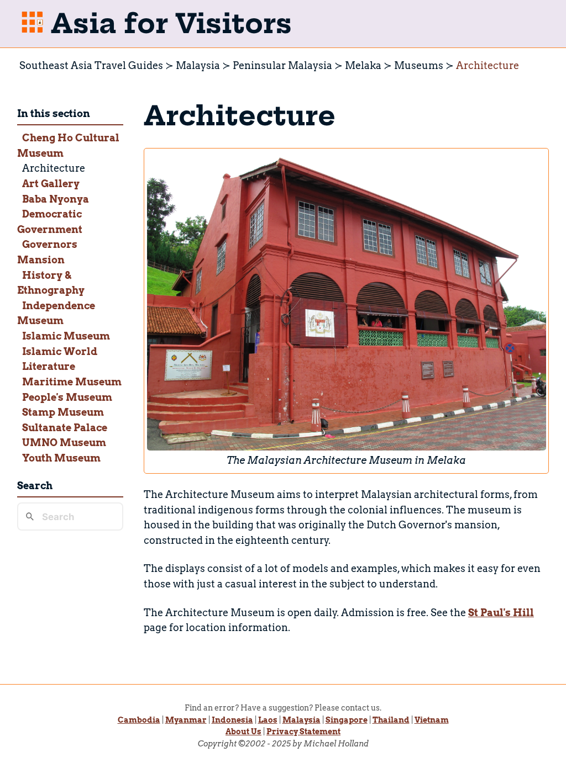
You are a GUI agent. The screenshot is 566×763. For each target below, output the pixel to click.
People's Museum (67, 397)
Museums (418, 65)
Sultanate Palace (64, 427)
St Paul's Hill (501, 612)
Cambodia (139, 720)
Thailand (391, 720)
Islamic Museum (66, 336)
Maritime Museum (72, 381)
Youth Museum (61, 458)
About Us (243, 731)
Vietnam (432, 720)
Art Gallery (51, 183)
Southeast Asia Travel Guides (91, 65)
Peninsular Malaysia (282, 65)
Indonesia (232, 720)
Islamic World (59, 351)
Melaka (363, 65)
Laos (267, 720)
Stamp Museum (63, 412)
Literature (48, 366)
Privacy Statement (303, 731)
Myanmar (186, 720)
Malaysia (198, 65)
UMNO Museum (64, 442)
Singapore (347, 720)
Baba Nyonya (55, 199)
